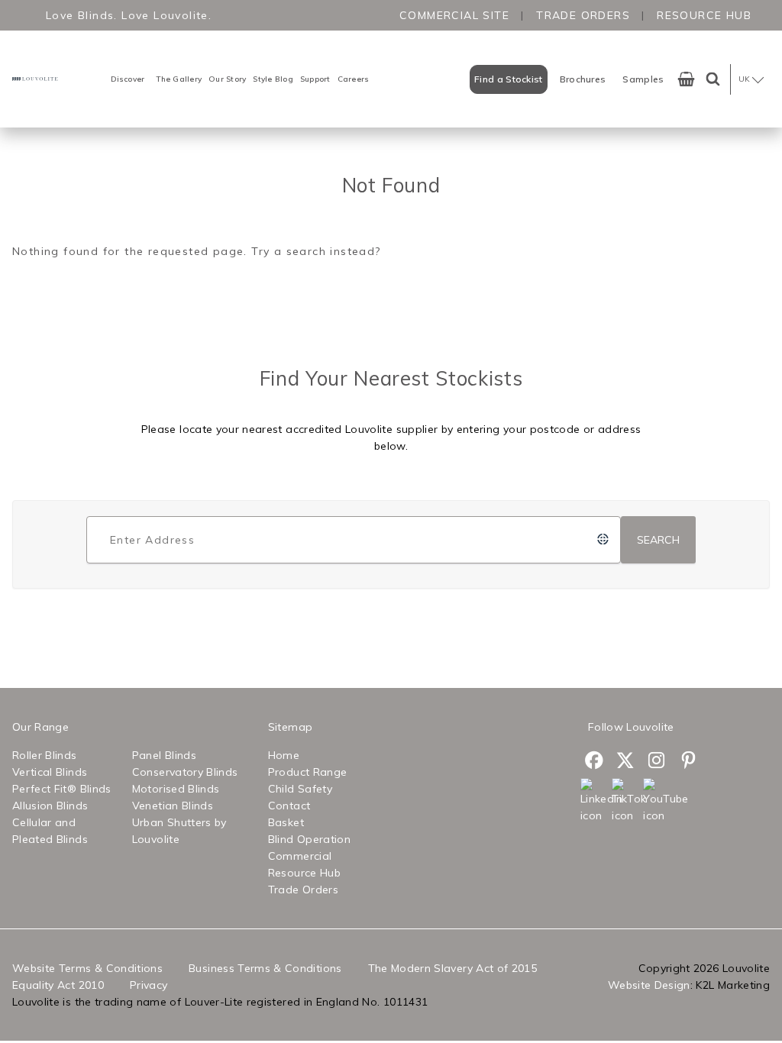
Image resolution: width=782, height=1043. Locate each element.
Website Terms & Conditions (87, 968)
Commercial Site (454, 15)
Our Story (227, 79)
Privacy (148, 985)
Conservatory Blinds (185, 772)
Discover (127, 79)
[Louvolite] (36, 79)
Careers (354, 79)
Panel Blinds (164, 755)
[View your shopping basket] (686, 79)
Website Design (649, 985)
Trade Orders (583, 15)
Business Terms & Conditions (265, 968)
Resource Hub (704, 15)
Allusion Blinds (50, 805)
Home (283, 755)
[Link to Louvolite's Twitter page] (626, 762)
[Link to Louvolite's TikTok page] (626, 801)
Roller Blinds (44, 755)
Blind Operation (309, 839)
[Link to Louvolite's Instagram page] (657, 762)
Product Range (307, 772)
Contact (289, 805)
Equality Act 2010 (58, 985)
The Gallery (179, 79)
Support (315, 79)
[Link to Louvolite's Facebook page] (594, 762)
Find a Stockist (508, 79)
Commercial (300, 856)
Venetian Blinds (172, 805)
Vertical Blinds (49, 772)
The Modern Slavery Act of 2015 (453, 968)
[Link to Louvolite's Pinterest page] (689, 762)
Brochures (583, 79)
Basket (286, 822)
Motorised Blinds (176, 789)
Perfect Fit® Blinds (61, 789)
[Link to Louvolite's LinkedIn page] (594, 801)
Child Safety (300, 789)
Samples (643, 79)
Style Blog (273, 79)
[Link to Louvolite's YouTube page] (657, 801)
